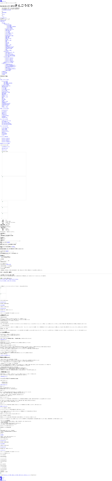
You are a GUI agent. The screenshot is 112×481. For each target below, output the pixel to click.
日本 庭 (3, 98)
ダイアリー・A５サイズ (9, 57)
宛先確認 (1, 255)
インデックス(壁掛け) (5, 115)
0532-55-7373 (3, 440)
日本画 (3, 100)
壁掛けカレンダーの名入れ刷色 (5, 246)
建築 (6, 41)
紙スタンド (4, 132)
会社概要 (3, 74)
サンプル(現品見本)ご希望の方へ (11, 68)
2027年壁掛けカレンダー (6, 146)
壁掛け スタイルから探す (4, 108)
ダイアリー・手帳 (6, 56)
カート (3, 16)
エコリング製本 (4, 128)
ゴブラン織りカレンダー (6, 89)
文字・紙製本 (9, 25)
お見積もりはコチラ (3, 261)
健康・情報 (7, 37)
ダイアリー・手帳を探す (4, 136)
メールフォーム (2, 311)
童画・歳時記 (8, 36)
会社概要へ (2, 434)
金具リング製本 (4, 129)
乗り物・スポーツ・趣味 (9, 35)
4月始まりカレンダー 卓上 (10, 52)
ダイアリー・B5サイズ (9, 59)
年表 (6, 49)
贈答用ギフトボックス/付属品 (8, 62)
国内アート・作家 (8, 40)
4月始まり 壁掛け (9, 50)
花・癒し (7, 39)
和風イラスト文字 (8, 38)
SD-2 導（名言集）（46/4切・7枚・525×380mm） (8, 280)
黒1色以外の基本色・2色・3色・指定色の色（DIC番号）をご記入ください (12, 248)
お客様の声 (4, 71)
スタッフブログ (4, 73)
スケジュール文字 (8, 24)
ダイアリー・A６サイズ (9, 58)
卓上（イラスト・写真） (6, 122)
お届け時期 (2, 233)
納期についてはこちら (3, 406)
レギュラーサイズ (5, 110)
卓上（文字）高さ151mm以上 (6, 123)
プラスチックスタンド (5, 131)
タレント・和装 (4, 90)
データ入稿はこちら (3, 17)
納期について (8, 67)
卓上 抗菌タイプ (5, 121)
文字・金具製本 (9, 27)
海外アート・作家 (5, 101)
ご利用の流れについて (3, 376)
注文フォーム (4, 1)
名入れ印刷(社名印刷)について (10, 66)
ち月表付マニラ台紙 (9, 48)
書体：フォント (2, 242)
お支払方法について (3, 339)
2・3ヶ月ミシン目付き (9, 28)
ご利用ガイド (4, 63)
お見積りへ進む (8, 264)
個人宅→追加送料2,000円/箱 (5, 257)
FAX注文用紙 (2, 305)
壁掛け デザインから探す (4, 79)
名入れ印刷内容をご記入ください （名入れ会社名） (8, 253)
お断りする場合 (8, 70)
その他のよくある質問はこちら (5, 355)
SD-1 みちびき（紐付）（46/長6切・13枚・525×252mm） (9, 279)
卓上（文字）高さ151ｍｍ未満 (10, 55)
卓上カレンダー (6, 51)
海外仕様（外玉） (5, 117)
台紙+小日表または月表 (9, 47)
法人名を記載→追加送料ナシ (6, 256)
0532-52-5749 (3, 20)
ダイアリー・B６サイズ (9, 60)
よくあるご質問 (4, 72)
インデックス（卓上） (5, 127)
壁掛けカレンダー (6, 23)
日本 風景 (4, 99)
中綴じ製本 (4, 116)
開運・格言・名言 (8, 30)
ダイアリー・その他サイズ (10, 61)
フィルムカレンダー (9, 34)
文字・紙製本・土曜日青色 (11, 26)
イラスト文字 (4, 87)
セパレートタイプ (5, 130)
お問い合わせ (2, 21)
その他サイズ (4, 114)
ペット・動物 (4, 88)
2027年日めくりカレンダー (10, 46)
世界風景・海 (8, 45)
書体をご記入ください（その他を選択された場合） (8, 244)
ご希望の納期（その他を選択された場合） (7, 235)
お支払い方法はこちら (3, 384)
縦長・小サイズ (4, 113)
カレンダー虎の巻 (8, 69)
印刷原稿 (1, 237)
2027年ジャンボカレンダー (10, 29)
